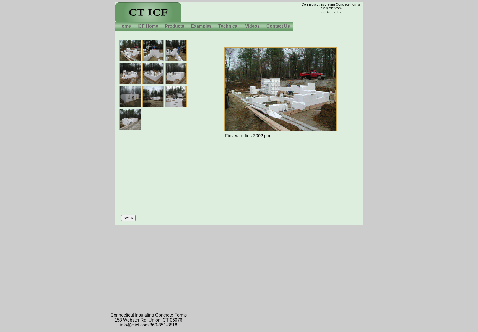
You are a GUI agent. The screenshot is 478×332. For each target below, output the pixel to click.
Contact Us (278, 26)
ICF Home (147, 26)
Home (124, 26)
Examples (201, 26)
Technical (228, 26)
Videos (252, 26)
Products (174, 26)
